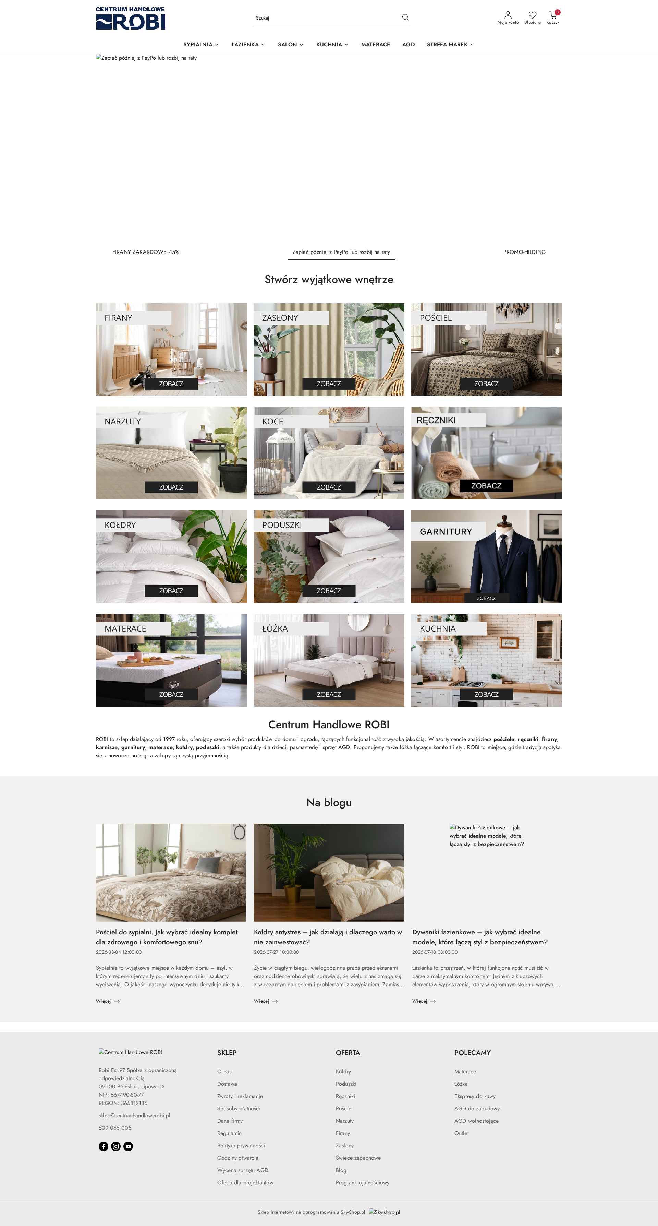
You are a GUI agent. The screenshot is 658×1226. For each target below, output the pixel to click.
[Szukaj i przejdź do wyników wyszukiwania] (405, 18)
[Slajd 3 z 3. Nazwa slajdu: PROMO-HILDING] (329, 148)
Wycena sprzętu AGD (242, 1170)
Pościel (344, 1108)
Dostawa (227, 1084)
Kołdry (343, 1071)
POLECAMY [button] (472, 1053)
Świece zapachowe (358, 1158)
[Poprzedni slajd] (111, 148)
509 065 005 (115, 1128)
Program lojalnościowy (362, 1183)
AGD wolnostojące (476, 1121)
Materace (465, 1071)
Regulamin (229, 1133)
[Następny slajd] (547, 148)
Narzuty (345, 1121)
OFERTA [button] (348, 1053)
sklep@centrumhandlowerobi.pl (134, 1115)
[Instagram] (116, 1146)
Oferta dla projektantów (245, 1183)
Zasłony (345, 1146)
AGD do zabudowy (477, 1108)
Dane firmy (230, 1121)
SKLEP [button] (227, 1053)
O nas (224, 1071)
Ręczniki (345, 1096)
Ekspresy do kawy (475, 1096)
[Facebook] (103, 1146)
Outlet (461, 1133)
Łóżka (461, 1084)
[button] (201, 45)
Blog (341, 1170)
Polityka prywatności (241, 1146)
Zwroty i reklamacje (240, 1096)
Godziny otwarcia (238, 1158)
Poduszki (346, 1084)
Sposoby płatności (238, 1108)
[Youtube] (128, 1146)
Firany (343, 1133)
